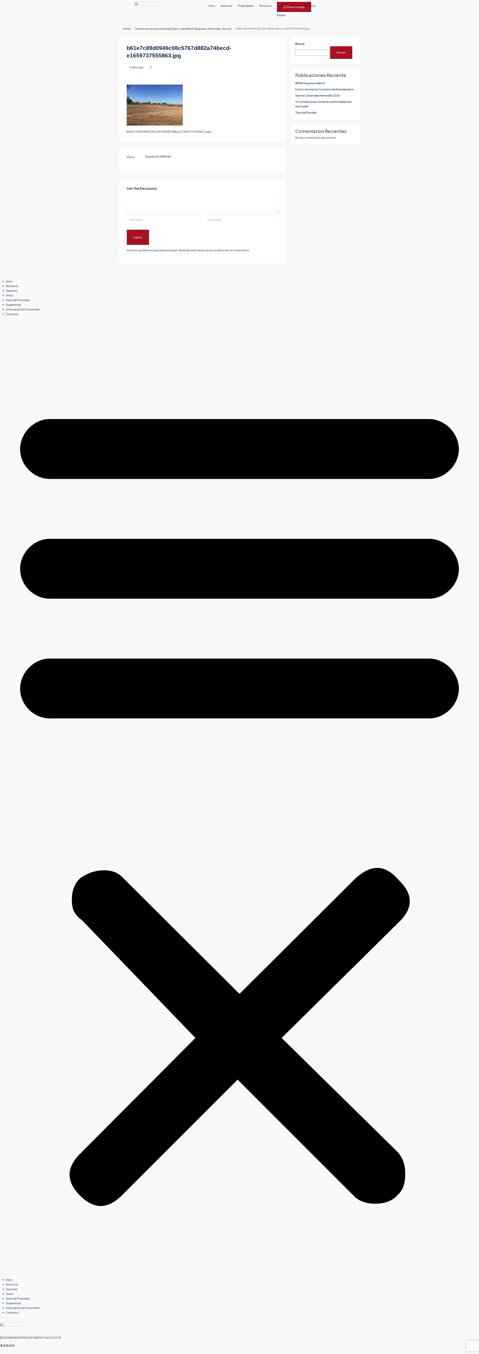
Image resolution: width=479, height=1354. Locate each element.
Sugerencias (13, 304)
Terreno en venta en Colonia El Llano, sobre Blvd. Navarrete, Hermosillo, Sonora (183, 28)
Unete (9, 295)
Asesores (226, 5)
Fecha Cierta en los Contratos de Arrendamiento (324, 89)
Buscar (300, 43)
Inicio (212, 5)
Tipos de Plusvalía (306, 112)
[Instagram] (7, 1345)
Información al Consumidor (23, 309)
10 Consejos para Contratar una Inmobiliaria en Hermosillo (323, 104)
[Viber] (13, 1345)
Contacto (309, 5)
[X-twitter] (4, 1345)
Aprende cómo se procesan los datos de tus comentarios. (214, 250)
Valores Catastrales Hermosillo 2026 (317, 95)
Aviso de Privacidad (18, 300)
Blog (295, 5)
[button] (239, 798)
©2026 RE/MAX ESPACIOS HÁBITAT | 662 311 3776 (30, 1337)
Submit (137, 237)
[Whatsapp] (10, 1345)
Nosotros (265, 5)
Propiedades (246, 5)
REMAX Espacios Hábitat (310, 83)
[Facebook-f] (1, 1345)
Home (127, 28)
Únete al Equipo (281, 10)
